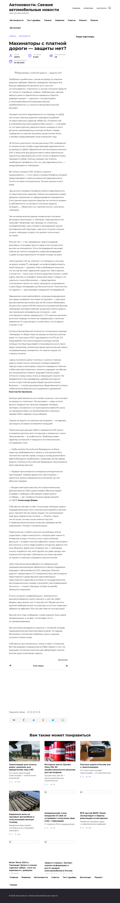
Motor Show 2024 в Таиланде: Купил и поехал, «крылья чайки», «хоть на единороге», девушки (23, 866)
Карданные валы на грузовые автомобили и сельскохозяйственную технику (21, 818)
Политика (88, 8)
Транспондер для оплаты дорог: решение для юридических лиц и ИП (23, 767)
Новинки (59, 20)
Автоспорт (15, 28)
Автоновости (16, 20)
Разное (94, 20)
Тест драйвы (33, 20)
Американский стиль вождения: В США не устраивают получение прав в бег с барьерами (60, 817)
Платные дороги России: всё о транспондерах (95, 765)
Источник (63, 660)
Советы (72, 20)
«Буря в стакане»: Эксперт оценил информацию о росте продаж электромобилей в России (58, 867)
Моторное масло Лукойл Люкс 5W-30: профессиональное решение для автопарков (60, 768)
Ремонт (83, 20)
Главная (76, 8)
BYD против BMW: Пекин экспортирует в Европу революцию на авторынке (94, 815)
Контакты (101, 8)
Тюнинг (48, 20)
